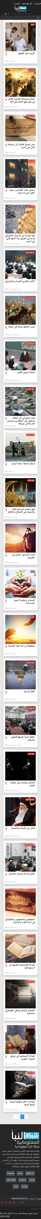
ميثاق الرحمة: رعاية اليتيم (23, 463)
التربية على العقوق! (26, 53)
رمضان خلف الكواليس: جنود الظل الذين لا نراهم (22, 192)
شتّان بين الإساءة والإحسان (23, 828)
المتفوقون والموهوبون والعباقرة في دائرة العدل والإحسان (21, 921)
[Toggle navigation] (38, 18)
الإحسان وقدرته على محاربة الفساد (22, 784)
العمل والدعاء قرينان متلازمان (22, 874)
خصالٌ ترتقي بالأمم (26, 372)
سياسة (20, 1173)
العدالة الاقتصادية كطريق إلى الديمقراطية (22, 966)
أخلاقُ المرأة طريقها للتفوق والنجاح (23, 739)
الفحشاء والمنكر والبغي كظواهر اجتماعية (21, 1012)
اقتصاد (32, 1180)
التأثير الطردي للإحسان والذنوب (21, 281)
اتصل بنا (17, 3)
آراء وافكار (30, 1173)
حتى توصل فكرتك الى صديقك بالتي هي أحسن (21, 146)
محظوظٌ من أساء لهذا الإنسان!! (21, 646)
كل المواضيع (27, 3)
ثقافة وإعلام (11, 1180)
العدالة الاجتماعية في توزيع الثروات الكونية (22, 1058)
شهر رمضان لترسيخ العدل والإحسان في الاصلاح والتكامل (21, 511)
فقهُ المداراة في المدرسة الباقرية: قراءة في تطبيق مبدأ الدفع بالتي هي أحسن (20, 238)
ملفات (16, 1186)
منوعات (24, 1186)
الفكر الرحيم (29, 691)
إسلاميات (10, 1173)
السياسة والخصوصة (36, 1209)
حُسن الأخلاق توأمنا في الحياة (21, 327)
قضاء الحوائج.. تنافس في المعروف (23, 556)
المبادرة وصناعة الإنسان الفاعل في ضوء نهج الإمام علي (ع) (21, 100)
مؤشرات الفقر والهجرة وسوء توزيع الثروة (22, 1103)
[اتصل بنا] (30, 14)
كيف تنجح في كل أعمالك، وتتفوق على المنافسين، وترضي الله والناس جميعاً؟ (21, 421)
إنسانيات (22, 1180)
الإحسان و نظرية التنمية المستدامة (24, 602)
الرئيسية (38, 3)
